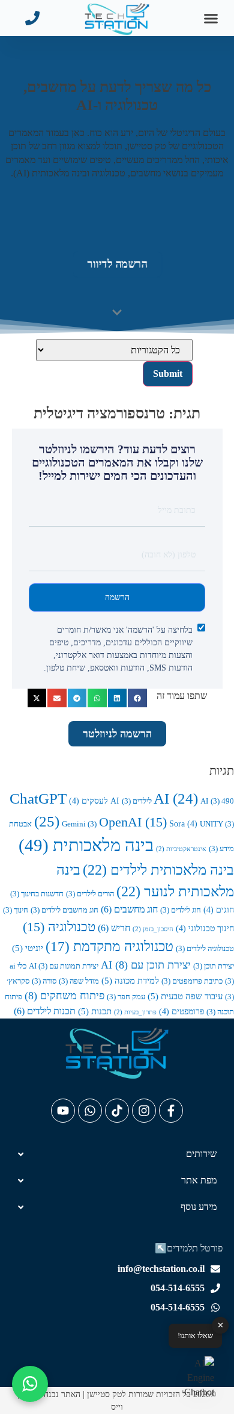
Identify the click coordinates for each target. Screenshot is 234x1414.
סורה (44, 981)
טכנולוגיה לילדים (205, 948)
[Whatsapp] (90, 1111)
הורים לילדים (90, 894)
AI (176, 798)
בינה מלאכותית (86, 845)
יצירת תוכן (213, 966)
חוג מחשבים (129, 909)
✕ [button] (220, 1325)
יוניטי (27, 948)
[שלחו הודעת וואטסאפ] (30, 1384)
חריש (114, 928)
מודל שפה (79, 981)
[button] (211, 18)
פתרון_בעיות (135, 1012)
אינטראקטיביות (181, 849)
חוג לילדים (180, 910)
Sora (183, 823)
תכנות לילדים (45, 1011)
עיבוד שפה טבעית (185, 996)
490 (222, 801)
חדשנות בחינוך (37, 894)
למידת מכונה (130, 980)
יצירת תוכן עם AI (146, 965)
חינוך (15, 910)
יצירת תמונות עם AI (63, 966)
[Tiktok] (117, 1111)
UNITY (217, 824)
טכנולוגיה (59, 927)
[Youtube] (63, 1111)
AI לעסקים (94, 800)
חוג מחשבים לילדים (64, 910)
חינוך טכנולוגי (205, 928)
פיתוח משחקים (64, 996)
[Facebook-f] (171, 1111)
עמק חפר (126, 997)
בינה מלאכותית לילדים (158, 869)
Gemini (79, 824)
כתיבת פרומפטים (192, 981)
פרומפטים (181, 1011)
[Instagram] (144, 1111)
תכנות (95, 1011)
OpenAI (133, 822)
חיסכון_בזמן (153, 929)
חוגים (218, 909)
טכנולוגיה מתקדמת (109, 946)
